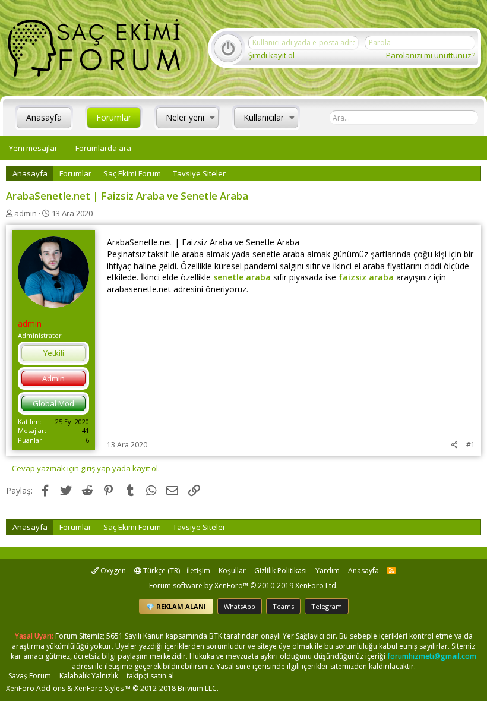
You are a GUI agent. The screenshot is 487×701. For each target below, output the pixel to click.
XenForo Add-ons (35, 688)
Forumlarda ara (103, 148)
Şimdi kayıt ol (271, 55)
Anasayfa (44, 117)
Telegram (326, 606)
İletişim (198, 571)
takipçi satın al (150, 676)
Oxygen (112, 571)
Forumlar (113, 117)
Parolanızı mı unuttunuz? (430, 55)
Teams (283, 606)
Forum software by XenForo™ (243, 585)
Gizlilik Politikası (280, 571)
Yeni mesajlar (33, 148)
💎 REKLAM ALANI (176, 606)
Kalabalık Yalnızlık (88, 676)
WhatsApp (239, 606)
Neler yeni (185, 117)
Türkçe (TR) (160, 571)
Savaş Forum (29, 676)
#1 (470, 445)
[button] (212, 118)
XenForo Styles (99, 688)
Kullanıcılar (264, 117)
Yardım (327, 571)
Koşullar (232, 571)
